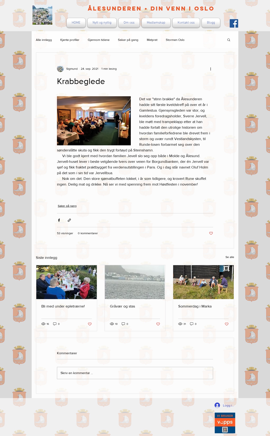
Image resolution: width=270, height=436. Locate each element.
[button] (229, 39)
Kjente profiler (69, 39)
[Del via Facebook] (59, 220)
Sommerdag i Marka (195, 306)
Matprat (152, 39)
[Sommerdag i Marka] (203, 282)
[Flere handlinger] (210, 68)
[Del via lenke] (69, 220)
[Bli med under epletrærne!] (66, 282)
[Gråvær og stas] (135, 282)
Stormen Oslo (175, 39)
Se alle (229, 257)
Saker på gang (128, 39)
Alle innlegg (44, 39)
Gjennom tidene (98, 39)
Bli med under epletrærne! (63, 306)
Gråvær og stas (122, 306)
